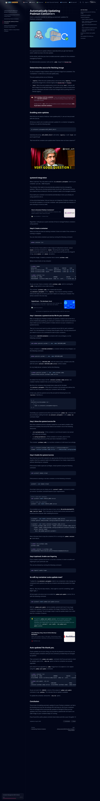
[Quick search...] (83, 2)
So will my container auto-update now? (88, 33)
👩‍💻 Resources (40, 2)
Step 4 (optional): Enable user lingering (88, 30)
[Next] (21, 797)
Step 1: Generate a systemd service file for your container (89, 22)
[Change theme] (80, 2)
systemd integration (85, 17)
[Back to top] (97, 10)
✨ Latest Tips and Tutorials (52, 2)
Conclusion (83, 38)
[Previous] (20, 797)
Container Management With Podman (11, 795)
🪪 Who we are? (73, 2)
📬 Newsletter (63, 2)
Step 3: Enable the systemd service (89, 27)
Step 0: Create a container (87, 19)
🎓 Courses (32, 2)
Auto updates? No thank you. (87, 36)
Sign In (87, 2)
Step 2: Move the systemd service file (89, 25)
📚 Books (25, 2)
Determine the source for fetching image (88, 12)
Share (74, 721)
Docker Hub (68, 62)
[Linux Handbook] (11, 2)
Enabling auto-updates (86, 15)
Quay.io (69, 83)
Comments (67, 721)
